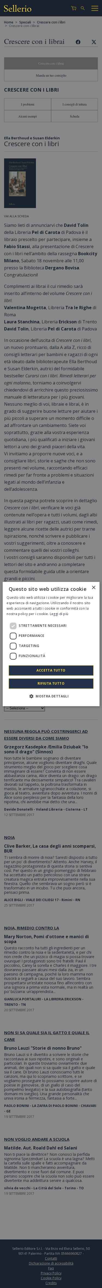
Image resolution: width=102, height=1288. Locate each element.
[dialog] (50, 644)
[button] (51, 696)
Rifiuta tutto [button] (51, 683)
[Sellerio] (17, 9)
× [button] (93, 588)
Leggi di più (59, 614)
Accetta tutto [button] (50, 670)
